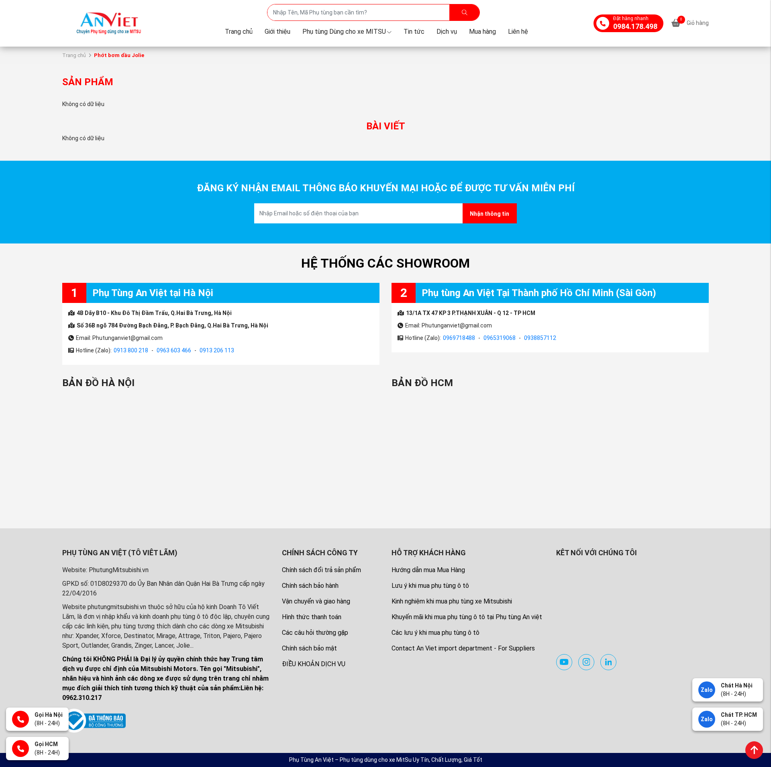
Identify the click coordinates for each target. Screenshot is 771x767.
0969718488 (459, 338)
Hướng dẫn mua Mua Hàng (428, 570)
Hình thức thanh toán (311, 617)
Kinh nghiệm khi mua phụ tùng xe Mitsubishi (452, 601)
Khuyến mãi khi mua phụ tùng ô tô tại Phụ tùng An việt (467, 617)
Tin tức (414, 31)
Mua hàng (482, 31)
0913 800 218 (131, 350)
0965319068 (499, 338)
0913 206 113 (217, 350)
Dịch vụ (446, 31)
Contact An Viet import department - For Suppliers (463, 648)
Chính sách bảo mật (309, 648)
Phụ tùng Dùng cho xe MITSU (344, 31)
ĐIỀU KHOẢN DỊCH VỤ (313, 664)
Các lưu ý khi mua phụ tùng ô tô (435, 632)
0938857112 (540, 338)
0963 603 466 (174, 350)
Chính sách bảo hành (310, 585)
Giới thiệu (277, 31)
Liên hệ (518, 31)
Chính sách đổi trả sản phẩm (321, 570)
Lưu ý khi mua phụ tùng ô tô (430, 585)
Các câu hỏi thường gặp (315, 632)
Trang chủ (239, 31)
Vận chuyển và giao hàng (316, 601)
